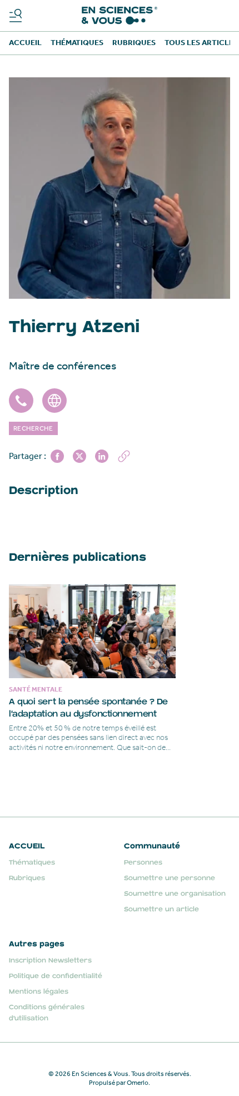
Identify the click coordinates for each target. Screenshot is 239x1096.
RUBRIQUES (134, 42)
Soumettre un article (161, 909)
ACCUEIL (25, 42)
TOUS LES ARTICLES (201, 42)
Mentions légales (38, 991)
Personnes (143, 862)
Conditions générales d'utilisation (46, 1013)
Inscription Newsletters (50, 960)
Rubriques (27, 878)
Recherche (33, 428)
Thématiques (32, 862)
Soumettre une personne (169, 878)
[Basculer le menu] (15, 15)
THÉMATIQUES (77, 42)
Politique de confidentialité (55, 976)
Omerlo (137, 1083)
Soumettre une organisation (175, 893)
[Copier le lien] (124, 456)
